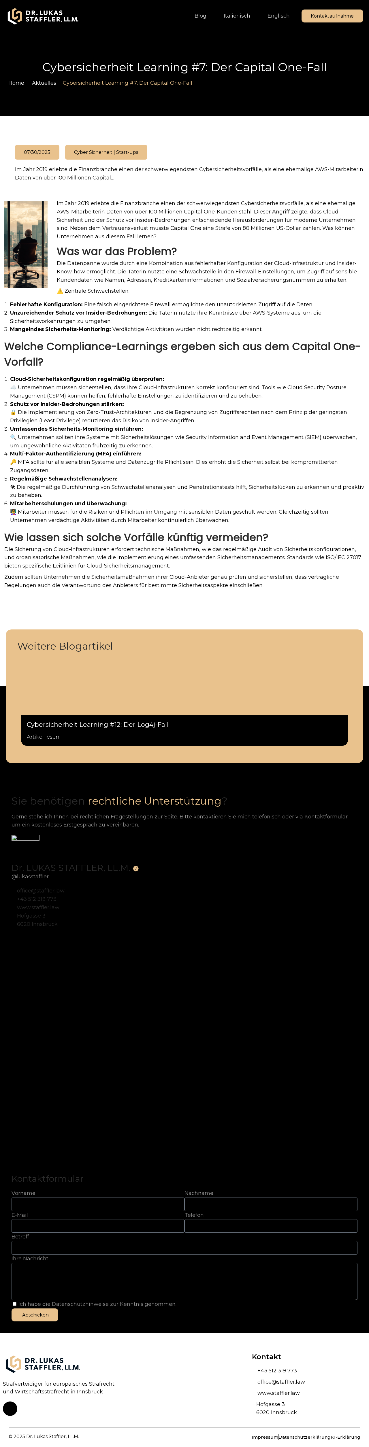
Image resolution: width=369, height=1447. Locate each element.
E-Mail (20, 1215)
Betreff (20, 1237)
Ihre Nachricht (30, 1258)
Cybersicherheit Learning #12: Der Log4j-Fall (98, 725)
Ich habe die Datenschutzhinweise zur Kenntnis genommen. (97, 1304)
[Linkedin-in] (10, 1408)
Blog (200, 16)
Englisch (279, 16)
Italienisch (237, 16)
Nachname (198, 1193)
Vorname (23, 1193)
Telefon (194, 1215)
